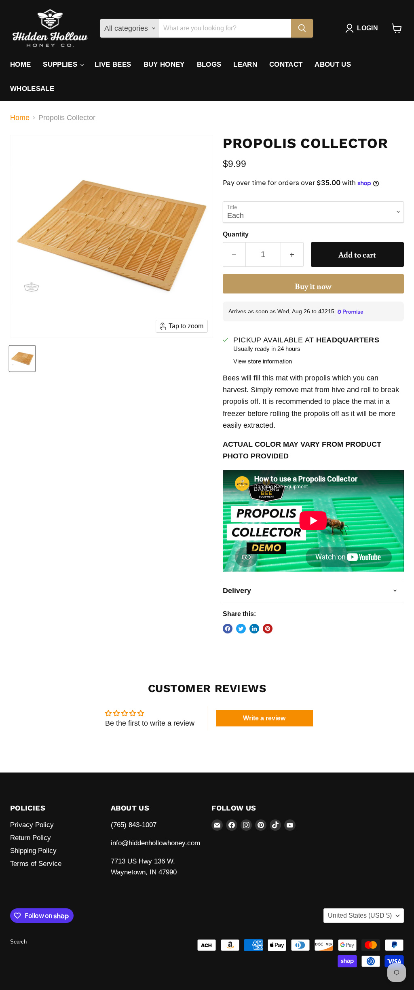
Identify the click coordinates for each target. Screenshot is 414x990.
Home (20, 64)
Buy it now (313, 286)
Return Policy (30, 838)
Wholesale (32, 89)
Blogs (209, 64)
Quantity (236, 234)
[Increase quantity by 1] (292, 254)
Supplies (61, 64)
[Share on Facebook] (227, 628)
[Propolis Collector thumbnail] (22, 359)
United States (360, 915)
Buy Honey (164, 64)
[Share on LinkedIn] (254, 628)
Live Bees (113, 64)
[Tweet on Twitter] (241, 628)
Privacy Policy (32, 825)
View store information (262, 361)
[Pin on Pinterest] (267, 628)
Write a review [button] (264, 718)
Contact (285, 64)
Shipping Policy (33, 851)
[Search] (302, 28)
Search (18, 942)
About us (333, 64)
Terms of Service (35, 864)
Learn (245, 64)
